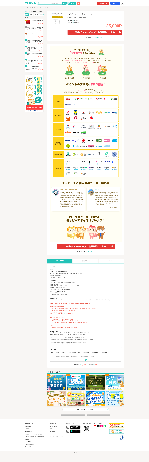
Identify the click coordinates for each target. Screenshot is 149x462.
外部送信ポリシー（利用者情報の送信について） (36, 434)
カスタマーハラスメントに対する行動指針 (34, 436)
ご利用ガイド (28, 441)
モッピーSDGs (28, 447)
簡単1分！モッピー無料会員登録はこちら (94, 32)
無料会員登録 (103, 3)
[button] (25, 15)
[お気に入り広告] (78, 3)
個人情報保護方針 (29, 426)
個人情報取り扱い (29, 431)
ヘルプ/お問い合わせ (29, 444)
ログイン (115, 3)
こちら (63, 314)
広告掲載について (29, 423)
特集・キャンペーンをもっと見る (85, 409)
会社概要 (27, 439)
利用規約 (27, 429)
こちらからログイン (98, 37)
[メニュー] (122, 3)
